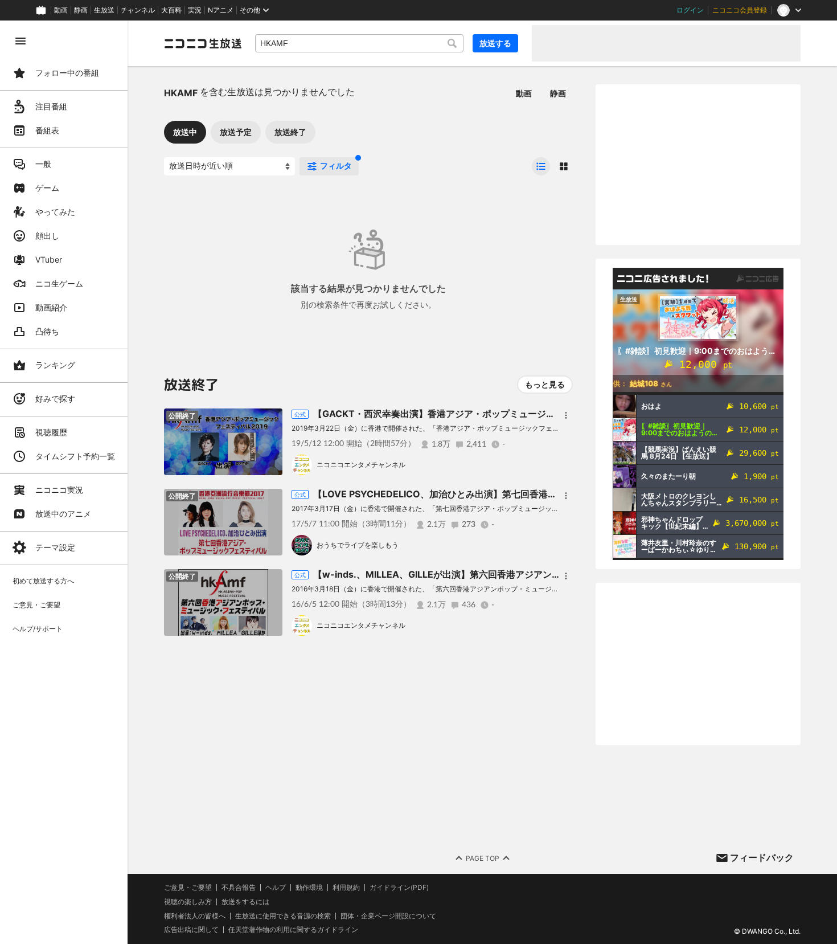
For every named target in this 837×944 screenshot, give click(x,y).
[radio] (541, 166)
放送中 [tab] (185, 132)
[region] (64, 482)
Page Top (482, 858)
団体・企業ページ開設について (388, 916)
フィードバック (762, 857)
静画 (81, 10)
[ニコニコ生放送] (202, 43)
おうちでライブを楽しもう (358, 545)
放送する (495, 43)
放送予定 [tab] (236, 132)
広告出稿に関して (191, 929)
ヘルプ (275, 887)
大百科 (171, 10)
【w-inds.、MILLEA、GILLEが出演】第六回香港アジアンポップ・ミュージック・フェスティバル (514, 574)
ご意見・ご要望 (188, 887)
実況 (195, 10)
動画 (61, 10)
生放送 (104, 10)
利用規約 (346, 887)
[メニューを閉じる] (20, 41)
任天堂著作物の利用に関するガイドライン (293, 929)
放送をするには (245, 901)
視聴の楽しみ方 (188, 901)
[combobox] (359, 43)
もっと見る (545, 384)
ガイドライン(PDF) (399, 887)
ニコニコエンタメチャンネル (361, 464)
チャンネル (138, 10)
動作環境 (309, 887)
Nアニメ (220, 10)
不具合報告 (238, 887)
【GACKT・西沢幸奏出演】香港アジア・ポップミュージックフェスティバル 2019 (483, 413)
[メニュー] (566, 415)
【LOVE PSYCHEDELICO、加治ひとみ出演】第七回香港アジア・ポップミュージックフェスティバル (521, 494)
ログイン (690, 10)
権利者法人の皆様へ (194, 916)
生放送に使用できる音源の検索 (283, 916)
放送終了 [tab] (290, 132)
